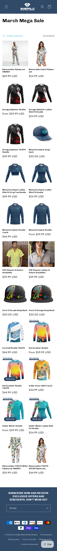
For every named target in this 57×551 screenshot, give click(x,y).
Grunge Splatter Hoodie (14, 109)
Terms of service (29, 539)
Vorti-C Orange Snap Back (41, 310)
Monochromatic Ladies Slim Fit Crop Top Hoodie (14, 191)
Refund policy (46, 535)
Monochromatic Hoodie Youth (13, 231)
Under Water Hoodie (12, 426)
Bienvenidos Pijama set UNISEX (13, 70)
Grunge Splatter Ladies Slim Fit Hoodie (40, 110)
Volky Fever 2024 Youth (40, 386)
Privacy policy (14, 539)
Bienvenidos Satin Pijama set (41, 70)
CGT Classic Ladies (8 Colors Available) (39, 271)
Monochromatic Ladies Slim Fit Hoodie (40, 191)
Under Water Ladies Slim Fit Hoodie (41, 427)
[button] (6, 6)
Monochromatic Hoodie (40, 230)
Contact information (30, 544)
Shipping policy (45, 539)
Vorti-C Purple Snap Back (14, 310)
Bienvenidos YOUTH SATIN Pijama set (38, 467)
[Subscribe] (47, 508)
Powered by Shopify (29, 535)
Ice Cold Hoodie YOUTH (13, 348)
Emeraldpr (16, 535)
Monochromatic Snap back (39, 151)
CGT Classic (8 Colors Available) (12, 271)
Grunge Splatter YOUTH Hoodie (14, 151)
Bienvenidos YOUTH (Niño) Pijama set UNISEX (15, 467)
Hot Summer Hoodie (38, 348)
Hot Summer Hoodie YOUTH (12, 387)
